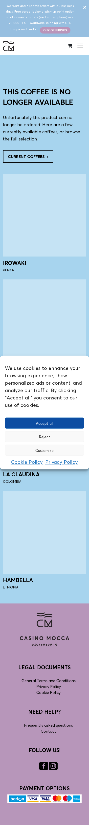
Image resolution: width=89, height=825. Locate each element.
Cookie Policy (27, 462)
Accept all (44, 423)
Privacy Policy (61, 462)
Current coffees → (28, 156)
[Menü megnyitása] (80, 46)
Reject (44, 436)
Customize (44, 450)
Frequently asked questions (48, 725)
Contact (48, 731)
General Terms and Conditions (49, 680)
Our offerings (55, 30)
